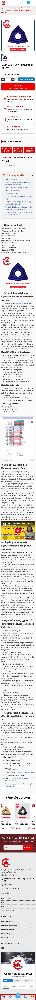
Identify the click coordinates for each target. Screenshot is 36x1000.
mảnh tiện (19, 304)
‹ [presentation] (1, 816)
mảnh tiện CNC (23, 493)
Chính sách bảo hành (7, 930)
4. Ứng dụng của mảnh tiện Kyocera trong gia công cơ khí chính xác (18, 203)
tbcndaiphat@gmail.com (12, 888)
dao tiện (18, 325)
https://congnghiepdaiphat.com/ (22, 772)
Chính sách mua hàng (7, 938)
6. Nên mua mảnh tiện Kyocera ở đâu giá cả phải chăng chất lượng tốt (18, 213)
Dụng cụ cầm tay (6, 906)
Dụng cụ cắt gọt (15, 8)
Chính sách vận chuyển (8, 934)
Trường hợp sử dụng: (12, 193)
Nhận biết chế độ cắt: (12, 191)
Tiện (23, 8)
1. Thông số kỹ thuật (11, 179)
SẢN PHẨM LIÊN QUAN (29, 150)
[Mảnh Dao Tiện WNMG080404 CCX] (22, 811)
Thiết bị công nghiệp (7, 910)
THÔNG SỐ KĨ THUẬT (6, 150)
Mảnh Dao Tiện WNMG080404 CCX (21, 823)
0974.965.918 (9, 885)
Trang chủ (6, 8)
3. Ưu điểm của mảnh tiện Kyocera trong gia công (18, 198)
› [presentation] (34, 816)
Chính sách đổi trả (6, 921)
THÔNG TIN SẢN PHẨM (18, 150)
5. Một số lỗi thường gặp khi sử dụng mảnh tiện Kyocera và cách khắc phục (18, 208)
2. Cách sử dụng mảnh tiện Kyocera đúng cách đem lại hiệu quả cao (18, 184)
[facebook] (18, 970)
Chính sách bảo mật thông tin (10, 926)
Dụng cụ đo (4, 902)
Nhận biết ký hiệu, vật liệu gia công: (17, 188)
